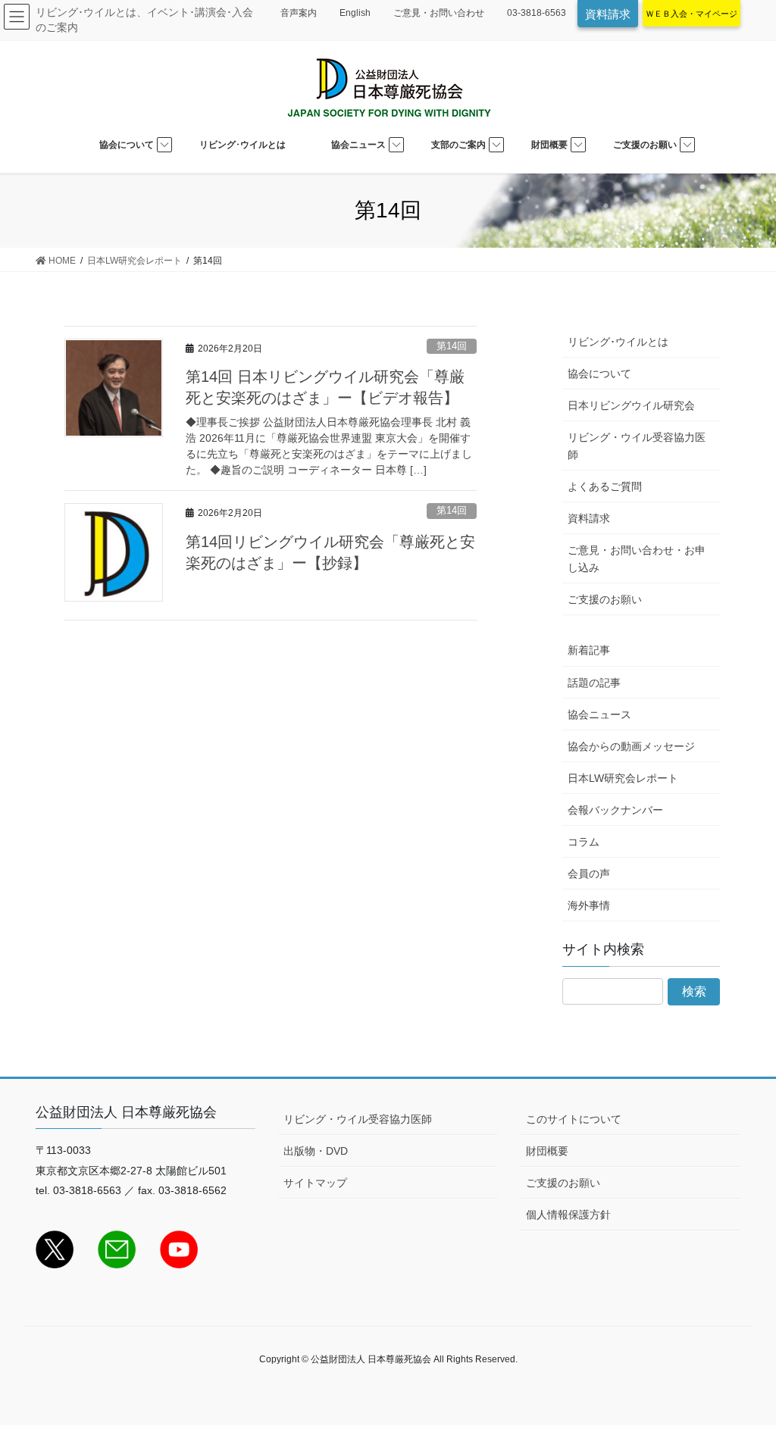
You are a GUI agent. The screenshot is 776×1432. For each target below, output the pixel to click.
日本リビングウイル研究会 (631, 405)
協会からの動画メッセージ (631, 746)
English (355, 13)
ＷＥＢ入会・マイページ (691, 13)
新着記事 (589, 650)
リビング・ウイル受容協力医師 (637, 446)
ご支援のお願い (605, 599)
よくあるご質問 (605, 486)
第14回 (451, 346)
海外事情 (589, 905)
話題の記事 (594, 683)
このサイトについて (573, 1119)
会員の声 (589, 874)
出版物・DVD (315, 1151)
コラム (583, 842)
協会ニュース (599, 714)
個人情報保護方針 (568, 1214)
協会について (599, 373)
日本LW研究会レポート (623, 778)
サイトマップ (315, 1183)
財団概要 (547, 1151)
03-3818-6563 (536, 13)
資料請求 (607, 14)
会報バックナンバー (615, 810)
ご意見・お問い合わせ (438, 13)
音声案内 (298, 13)
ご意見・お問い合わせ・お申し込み (637, 559)
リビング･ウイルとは (618, 342)
